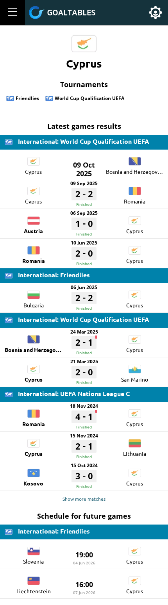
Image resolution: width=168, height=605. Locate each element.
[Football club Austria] (33, 217)
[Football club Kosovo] (33, 470)
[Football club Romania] (135, 188)
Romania (134, 201)
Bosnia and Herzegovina (135, 171)
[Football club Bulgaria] (33, 292)
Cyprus (33, 171)
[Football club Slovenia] (33, 548)
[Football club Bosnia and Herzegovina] (135, 158)
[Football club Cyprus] (33, 158)
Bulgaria (33, 305)
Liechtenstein (33, 590)
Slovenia (33, 561)
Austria (33, 230)
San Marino (134, 379)
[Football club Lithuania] (135, 440)
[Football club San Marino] (135, 366)
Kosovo (33, 483)
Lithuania (134, 453)
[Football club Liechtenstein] (33, 578)
